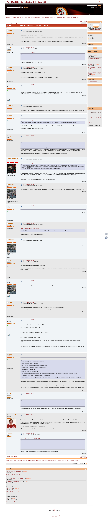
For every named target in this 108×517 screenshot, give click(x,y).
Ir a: (73, 463)
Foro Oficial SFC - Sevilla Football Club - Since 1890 (26, 2)
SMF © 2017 (54, 511)
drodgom (10, 47)
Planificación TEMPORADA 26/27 (13, 474)
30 (89, 122)
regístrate (25, 6)
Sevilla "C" (8, 498)
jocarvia (10, 30)
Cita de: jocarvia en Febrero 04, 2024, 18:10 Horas (30, 52)
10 (91, 117)
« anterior (81, 21)
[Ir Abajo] (106, 237)
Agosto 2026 (95, 111)
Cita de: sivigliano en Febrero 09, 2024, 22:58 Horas (30, 228)
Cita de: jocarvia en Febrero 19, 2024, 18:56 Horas (30, 398)
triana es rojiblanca (13, 158)
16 (89, 119)
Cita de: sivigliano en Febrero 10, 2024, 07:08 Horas (30, 163)
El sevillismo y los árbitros (11, 501)
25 (93, 120)
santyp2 (10, 433)
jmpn (9, 85)
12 (94, 117)
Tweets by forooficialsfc (92, 81)
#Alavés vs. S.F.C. (98, 7)
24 (91, 120)
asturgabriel (11, 184)
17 (91, 119)
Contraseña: (90, 25)
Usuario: (91, 24)
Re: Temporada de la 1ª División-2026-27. (14, 481)
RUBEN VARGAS (9, 491)
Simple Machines (59, 511)
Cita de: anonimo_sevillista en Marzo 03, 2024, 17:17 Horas (31, 438)
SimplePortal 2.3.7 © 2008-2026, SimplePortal (54, 515)
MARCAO (8, 495)
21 (98, 119)
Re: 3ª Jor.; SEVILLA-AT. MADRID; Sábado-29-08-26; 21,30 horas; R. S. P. (21, 484)
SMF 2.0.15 (49, 511)
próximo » (85, 21)
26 (94, 120)
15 (100, 117)
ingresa (21, 6)
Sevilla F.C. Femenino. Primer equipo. (13, 471)
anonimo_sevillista (13, 414)
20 (96, 119)
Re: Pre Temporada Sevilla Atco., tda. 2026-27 (15, 478)
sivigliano (10, 105)
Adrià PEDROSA (9, 488)
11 (93, 117)
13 (96, 117)
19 (94, 119)
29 (100, 120)
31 (91, 122)
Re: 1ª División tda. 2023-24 (28, 30)
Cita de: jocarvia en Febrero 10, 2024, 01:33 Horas (30, 140)
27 (96, 120)
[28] (98, 120)
